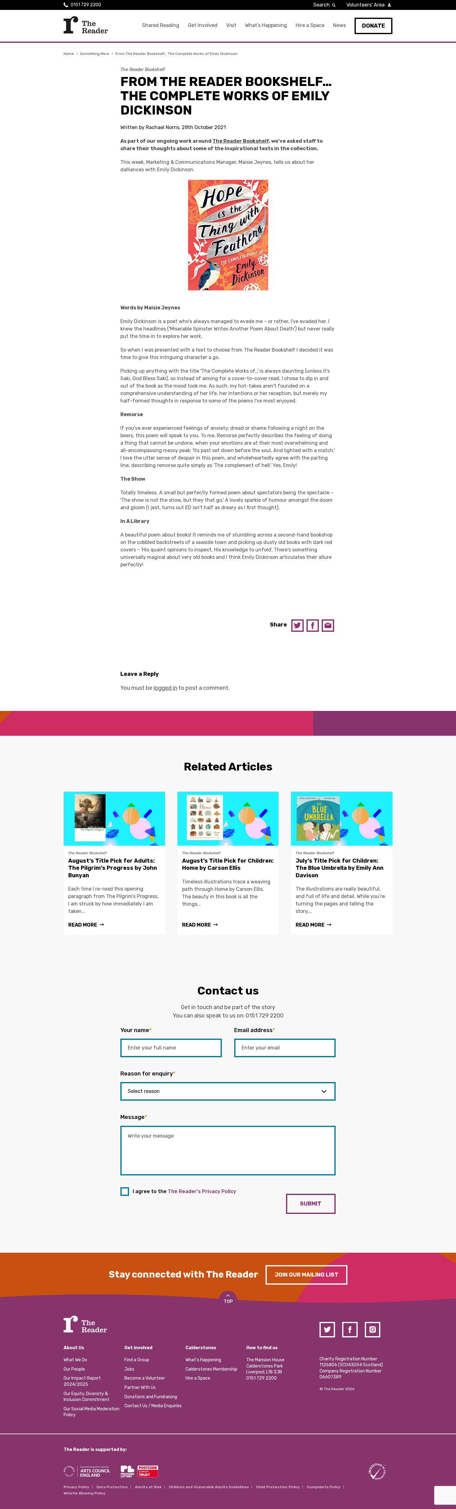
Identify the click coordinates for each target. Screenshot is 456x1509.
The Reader (86, 24)
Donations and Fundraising (150, 1396)
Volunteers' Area (365, 5)
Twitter (297, 625)
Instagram (372, 1329)
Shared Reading (160, 25)
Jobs (129, 1369)
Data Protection (112, 1487)
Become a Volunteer (144, 1378)
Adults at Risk (148, 1487)
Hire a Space (310, 25)
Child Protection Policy (278, 1487)
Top (228, 1301)
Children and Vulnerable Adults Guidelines (209, 1487)
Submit (310, 1203)
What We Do (75, 1360)
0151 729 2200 (86, 4)
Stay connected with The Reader (183, 1274)
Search (321, 5)
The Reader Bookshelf (142, 69)
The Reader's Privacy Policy (202, 1191)
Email (328, 625)
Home (69, 54)
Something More (94, 54)
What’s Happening (266, 25)
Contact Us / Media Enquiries (153, 1405)
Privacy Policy (76, 1487)
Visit (231, 25)
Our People (74, 1369)
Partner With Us (140, 1387)
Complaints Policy (324, 1487)
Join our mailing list (306, 1274)
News (339, 25)
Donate (373, 25)
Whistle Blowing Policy (84, 1493)
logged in (165, 688)
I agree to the (184, 1191)
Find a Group (136, 1360)
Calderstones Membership (211, 1369)
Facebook (312, 625)
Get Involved (202, 25)
